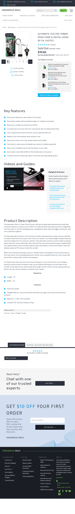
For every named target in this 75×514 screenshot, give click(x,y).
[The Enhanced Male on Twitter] (59, 492)
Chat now (50, 383)
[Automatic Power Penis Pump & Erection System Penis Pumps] (17, 45)
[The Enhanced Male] (11, 10)
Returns (7, 466)
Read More (59, 477)
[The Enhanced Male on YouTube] (69, 492)
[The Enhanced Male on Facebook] (63, 492)
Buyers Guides (27, 463)
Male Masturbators (50, 15)
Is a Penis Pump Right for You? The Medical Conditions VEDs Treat (57, 206)
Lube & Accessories (10, 20)
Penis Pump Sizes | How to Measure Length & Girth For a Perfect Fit (58, 197)
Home (4, 27)
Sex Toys (68, 15)
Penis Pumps (8, 15)
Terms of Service (45, 483)
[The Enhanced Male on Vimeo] (66, 492)
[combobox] (47, 10)
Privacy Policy (44, 486)
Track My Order (9, 480)
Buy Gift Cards (27, 460)
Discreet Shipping (10, 463)
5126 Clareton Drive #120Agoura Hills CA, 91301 (64, 485)
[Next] (27, 45)
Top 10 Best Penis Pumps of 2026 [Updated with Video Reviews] (57, 188)
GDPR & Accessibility (46, 489)
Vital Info (68, 20)
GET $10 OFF (50, 427)
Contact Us (8, 460)
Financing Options (28, 476)
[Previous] (7, 45)
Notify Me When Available (49, 95)
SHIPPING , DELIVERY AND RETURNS (40, 345)
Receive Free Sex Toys (47, 470)
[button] (43, 44)
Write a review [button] (11, 358)
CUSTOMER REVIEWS (16, 345)
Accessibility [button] (9, 472)
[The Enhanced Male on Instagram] (59, 495)
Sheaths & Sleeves (27, 15)
